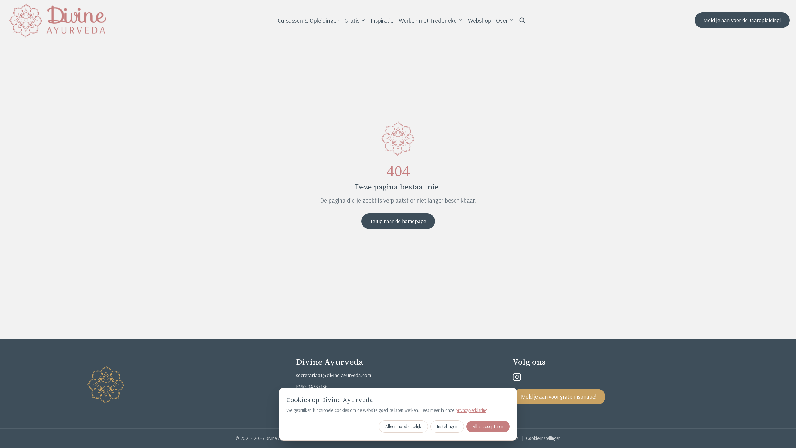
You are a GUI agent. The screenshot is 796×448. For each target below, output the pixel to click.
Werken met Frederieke (428, 20)
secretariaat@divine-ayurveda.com (333, 375)
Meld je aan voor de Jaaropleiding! (742, 20)
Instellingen (447, 426)
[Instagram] (516, 377)
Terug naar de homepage (398, 221)
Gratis (352, 20)
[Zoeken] (522, 20)
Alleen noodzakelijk (403, 426)
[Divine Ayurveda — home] (57, 20)
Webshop (479, 20)
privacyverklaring (471, 410)
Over (502, 20)
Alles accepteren (488, 426)
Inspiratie (382, 20)
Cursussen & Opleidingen (309, 20)
